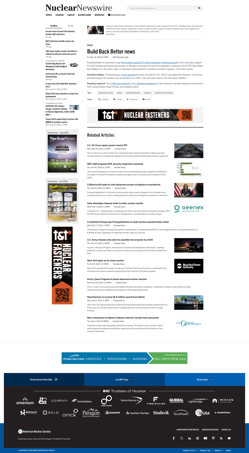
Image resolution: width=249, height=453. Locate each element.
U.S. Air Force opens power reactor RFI (107, 145)
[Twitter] (181, 438)
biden (119, 92)
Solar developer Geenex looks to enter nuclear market (115, 203)
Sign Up (71, 14)
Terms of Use (205, 450)
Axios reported (128, 74)
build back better (133, 92)
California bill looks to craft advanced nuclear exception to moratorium (123, 184)
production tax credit (163, 92)
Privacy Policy (189, 450)
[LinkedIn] (189, 438)
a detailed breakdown (146, 83)
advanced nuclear (106, 92)
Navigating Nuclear (210, 429)
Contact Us (226, 429)
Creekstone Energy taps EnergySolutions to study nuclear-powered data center (128, 221)
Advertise (99, 14)
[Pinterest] (213, 438)
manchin (147, 92)
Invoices (218, 450)
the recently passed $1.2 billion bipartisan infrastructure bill (149, 62)
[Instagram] (197, 438)
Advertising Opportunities (188, 429)
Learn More (110, 34)
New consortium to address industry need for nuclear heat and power (123, 317)
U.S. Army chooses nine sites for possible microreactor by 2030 (120, 239)
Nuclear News (120, 148)
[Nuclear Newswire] (221, 438)
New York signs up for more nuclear (105, 260)
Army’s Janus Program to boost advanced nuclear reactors (117, 278)
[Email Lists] (229, 438)
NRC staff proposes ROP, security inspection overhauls (115, 163)
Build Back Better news (111, 51)
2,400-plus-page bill (120, 83)
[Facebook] (173, 438)
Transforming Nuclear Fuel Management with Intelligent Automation (56, 66)
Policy (90, 45)
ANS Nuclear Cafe (120, 57)
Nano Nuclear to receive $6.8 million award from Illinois (116, 296)
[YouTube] (205, 438)
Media (228, 450)
